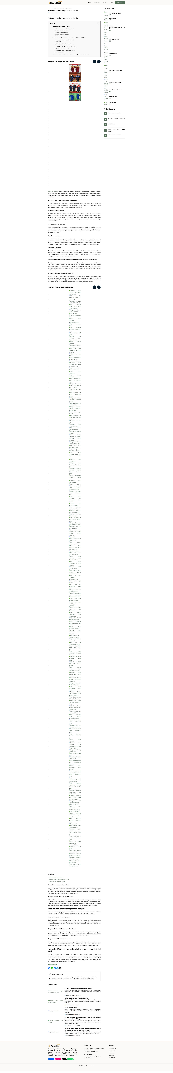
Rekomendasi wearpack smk (56, 877)
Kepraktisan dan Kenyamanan (63, 34)
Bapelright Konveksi (53, 12)
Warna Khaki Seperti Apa (114, 135)
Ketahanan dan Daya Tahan (62, 30)
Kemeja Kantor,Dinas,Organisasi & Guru (117, 27)
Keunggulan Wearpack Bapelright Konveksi (65, 39)
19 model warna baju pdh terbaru (116, 118)
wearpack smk (52, 964)
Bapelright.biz (91, 1065)
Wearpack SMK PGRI (71, 1007)
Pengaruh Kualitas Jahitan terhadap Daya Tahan (66, 50)
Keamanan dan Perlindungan (62, 32)
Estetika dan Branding (61, 35)
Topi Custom (112, 102)
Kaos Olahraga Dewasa (115, 90)
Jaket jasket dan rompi (115, 13)
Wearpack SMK (113, 96)
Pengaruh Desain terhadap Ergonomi (64, 48)
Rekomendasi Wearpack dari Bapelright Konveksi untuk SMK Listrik (71, 37)
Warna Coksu (111, 124)
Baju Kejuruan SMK (54, 8)
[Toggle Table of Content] (97, 23)
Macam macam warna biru (114, 113)
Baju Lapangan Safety (114, 39)
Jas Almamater (113, 53)
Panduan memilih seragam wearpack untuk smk (78, 988)
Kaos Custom (112, 18)
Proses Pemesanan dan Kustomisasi (64, 43)
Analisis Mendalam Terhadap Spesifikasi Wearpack (67, 46)
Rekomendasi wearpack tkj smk (57, 881)
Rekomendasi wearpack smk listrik (61, 26)
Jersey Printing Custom (115, 70)
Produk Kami (97, 2)
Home (89, 2)
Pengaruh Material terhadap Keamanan (64, 52)
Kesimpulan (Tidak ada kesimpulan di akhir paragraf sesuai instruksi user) (72, 54)
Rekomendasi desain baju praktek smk (59, 879)
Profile (104, 2)
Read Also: (59, 41)
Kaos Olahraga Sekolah (115, 82)
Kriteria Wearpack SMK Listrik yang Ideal (64, 28)
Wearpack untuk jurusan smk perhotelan (76, 998)
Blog (112, 2)
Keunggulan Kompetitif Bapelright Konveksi (65, 44)
